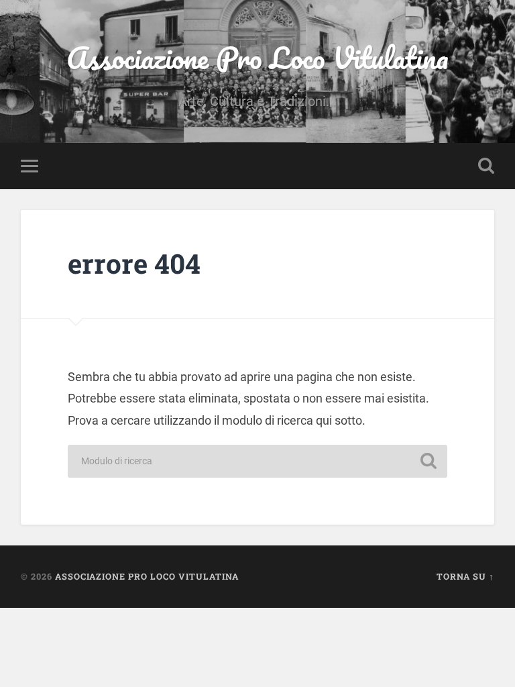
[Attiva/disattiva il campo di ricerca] (486, 166)
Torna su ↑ (465, 576)
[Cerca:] (257, 461)
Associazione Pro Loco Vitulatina (257, 57)
